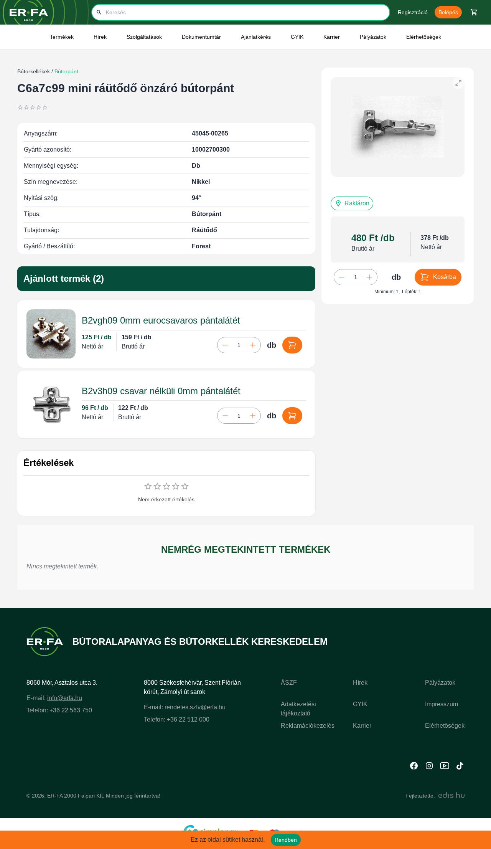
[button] (352, 203)
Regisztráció (413, 12)
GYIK (297, 37)
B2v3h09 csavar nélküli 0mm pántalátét (161, 391)
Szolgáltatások (144, 37)
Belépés (448, 12)
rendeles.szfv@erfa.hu (195, 707)
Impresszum (441, 704)
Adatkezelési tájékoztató (298, 709)
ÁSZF (289, 682)
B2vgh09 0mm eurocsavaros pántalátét (161, 320)
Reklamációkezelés (307, 725)
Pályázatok (373, 37)
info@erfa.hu (64, 698)
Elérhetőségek (423, 37)
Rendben (286, 840)
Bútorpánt (65, 71)
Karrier (362, 725)
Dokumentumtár (201, 37)
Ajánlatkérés (256, 37)
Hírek (360, 682)
